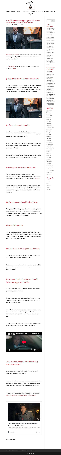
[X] (31, 453)
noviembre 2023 (50, 144)
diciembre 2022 (50, 165)
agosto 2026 (49, 110)
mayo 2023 (49, 155)
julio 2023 (49, 151)
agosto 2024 (49, 129)
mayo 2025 (49, 119)
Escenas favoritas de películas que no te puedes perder (51, 83)
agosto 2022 (49, 172)
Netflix (14, 68)
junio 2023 (49, 153)
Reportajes (33, 11)
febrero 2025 (49, 123)
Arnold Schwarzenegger (12, 54)
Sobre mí (52, 11)
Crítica (19, 11)
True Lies (36, 178)
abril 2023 (49, 157)
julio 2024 (49, 131)
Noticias (40, 11)
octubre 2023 (49, 146)
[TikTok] (27, 453)
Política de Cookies (26, 450)
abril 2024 (49, 134)
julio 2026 (49, 112)
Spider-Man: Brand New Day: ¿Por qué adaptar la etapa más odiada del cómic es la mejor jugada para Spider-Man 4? (51, 46)
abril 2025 (49, 121)
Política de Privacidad (16, 450)
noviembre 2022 (50, 167)
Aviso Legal (8, 450)
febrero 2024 (49, 138)
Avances (46, 11)
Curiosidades (25, 11)
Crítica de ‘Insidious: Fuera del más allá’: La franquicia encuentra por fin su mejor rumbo (51, 31)
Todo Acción (11, 66)
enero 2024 (49, 140)
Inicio (7, 11)
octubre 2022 (49, 168)
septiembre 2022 (50, 170)
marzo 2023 (49, 159)
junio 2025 (49, 117)
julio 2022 (49, 174)
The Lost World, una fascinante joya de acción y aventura (51, 103)
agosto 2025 (49, 115)
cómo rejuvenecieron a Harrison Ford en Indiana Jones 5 (21, 395)
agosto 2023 (49, 149)
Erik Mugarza (49, 80)
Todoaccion (10, 24)
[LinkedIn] (33, 453)
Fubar (15, 59)
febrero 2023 (49, 161)
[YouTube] (29, 453)
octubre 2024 (49, 125)
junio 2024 (49, 132)
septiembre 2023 (50, 148)
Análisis (13, 11)
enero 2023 (49, 163)
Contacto (30, 13)
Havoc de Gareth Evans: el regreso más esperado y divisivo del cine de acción (51, 61)
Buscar (53, 20)
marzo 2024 (49, 136)
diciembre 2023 (50, 142)
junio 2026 (49, 114)
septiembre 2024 (50, 127)
